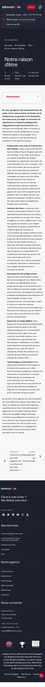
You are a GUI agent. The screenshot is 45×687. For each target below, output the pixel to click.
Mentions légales (11, 674)
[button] (40, 7)
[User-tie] (27, 514)
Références (6, 590)
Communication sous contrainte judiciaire (10, 539)
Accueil (8, 45)
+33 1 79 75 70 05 (9, 624)
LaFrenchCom (7, 571)
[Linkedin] (13, 514)
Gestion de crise (8, 545)
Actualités (20, 45)
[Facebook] (3, 514)
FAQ (30, 45)
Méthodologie (7, 585)
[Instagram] (22, 514)
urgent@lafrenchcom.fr (11, 631)
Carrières (5, 595)
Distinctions (6, 576)
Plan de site (26, 674)
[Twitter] (8, 514)
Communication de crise (12, 534)
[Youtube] (17, 514)
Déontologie (6, 581)
